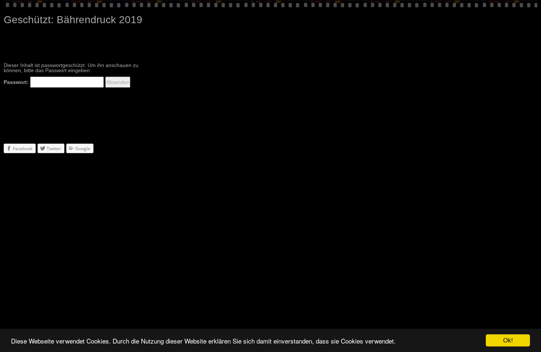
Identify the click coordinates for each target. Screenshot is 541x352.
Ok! (508, 340)
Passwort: (17, 82)
